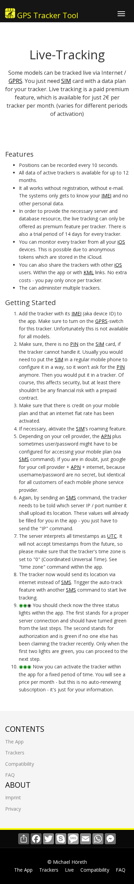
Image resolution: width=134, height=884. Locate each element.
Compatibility (19, 764)
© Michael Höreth (67, 862)
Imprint (13, 797)
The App (14, 741)
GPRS (15, 81)
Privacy (13, 809)
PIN (74, 344)
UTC (112, 536)
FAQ (10, 775)
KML (88, 272)
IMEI (106, 195)
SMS (24, 459)
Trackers (14, 752)
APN (106, 436)
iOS (121, 242)
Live (69, 870)
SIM (66, 81)
